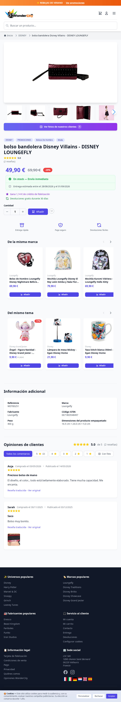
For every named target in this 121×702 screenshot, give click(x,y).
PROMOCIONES (24, 140)
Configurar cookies (73, 641)
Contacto (67, 628)
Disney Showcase (72, 595)
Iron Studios (10, 637)
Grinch (7, 600)
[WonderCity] (75, 679)
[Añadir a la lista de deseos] (51, 211)
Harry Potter (10, 587)
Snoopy (8, 595)
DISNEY (9, 140)
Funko (7, 632)
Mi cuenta (68, 619)
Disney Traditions (72, 587)
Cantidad (9, 205)
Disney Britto (70, 591)
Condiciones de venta (15, 660)
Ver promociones (75, 2)
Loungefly (67, 406)
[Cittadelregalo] (70, 679)
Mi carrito (68, 623)
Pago (6, 664)
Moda (60, 140)
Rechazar (99, 696)
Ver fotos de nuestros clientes (62, 126)
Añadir (27, 294)
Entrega (67, 632)
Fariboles (8, 628)
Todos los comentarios (18, 453)
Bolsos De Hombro (44, 140)
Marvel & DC (10, 591)
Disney (7, 582)
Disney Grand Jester (73, 600)
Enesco (7, 619)
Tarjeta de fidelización (15, 655)
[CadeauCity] (65, 679)
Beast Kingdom (12, 623)
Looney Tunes (11, 604)
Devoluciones (70, 637)
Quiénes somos (12, 673)
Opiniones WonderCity (16, 678)
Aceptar (111, 696)
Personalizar (83, 696)
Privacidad (9, 669)
